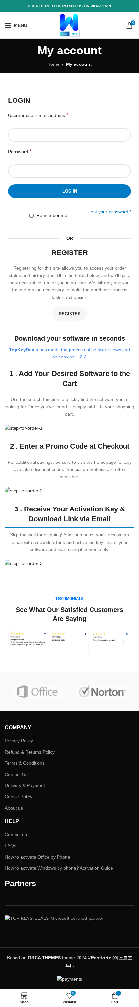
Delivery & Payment (25, 785)
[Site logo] (69, 25)
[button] (15, 643)
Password (19, 151)
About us (14, 808)
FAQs (10, 845)
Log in (69, 191)
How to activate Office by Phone (37, 857)
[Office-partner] (37, 691)
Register (69, 313)
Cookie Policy (18, 796)
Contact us (16, 834)
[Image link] (24, 427)
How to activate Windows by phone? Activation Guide (59, 868)
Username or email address (38, 115)
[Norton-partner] (102, 691)
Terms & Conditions (25, 763)
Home (53, 64)
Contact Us (16, 774)
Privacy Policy (19, 740)
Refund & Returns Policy (30, 752)
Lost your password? (109, 211)
